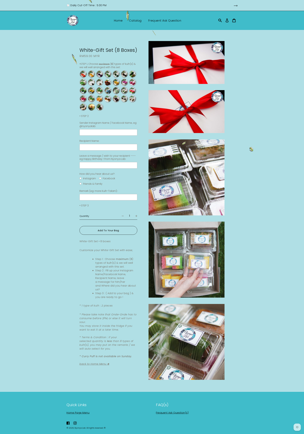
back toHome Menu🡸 (94, 364)
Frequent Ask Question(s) (172, 413)
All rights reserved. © (96, 428)
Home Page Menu (77, 413)
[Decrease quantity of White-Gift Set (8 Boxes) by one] (122, 215)
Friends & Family (92, 183)
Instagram (89, 178)
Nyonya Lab (80, 428)
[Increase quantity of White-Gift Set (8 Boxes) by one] (136, 215)
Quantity (84, 215)
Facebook (109, 178)
